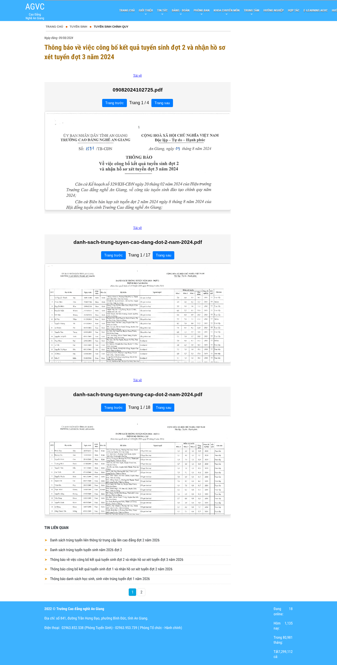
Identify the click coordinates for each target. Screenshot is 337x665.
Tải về (137, 75)
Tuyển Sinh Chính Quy (111, 26)
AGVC (34, 7)
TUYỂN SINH (78, 26)
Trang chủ (54, 26)
